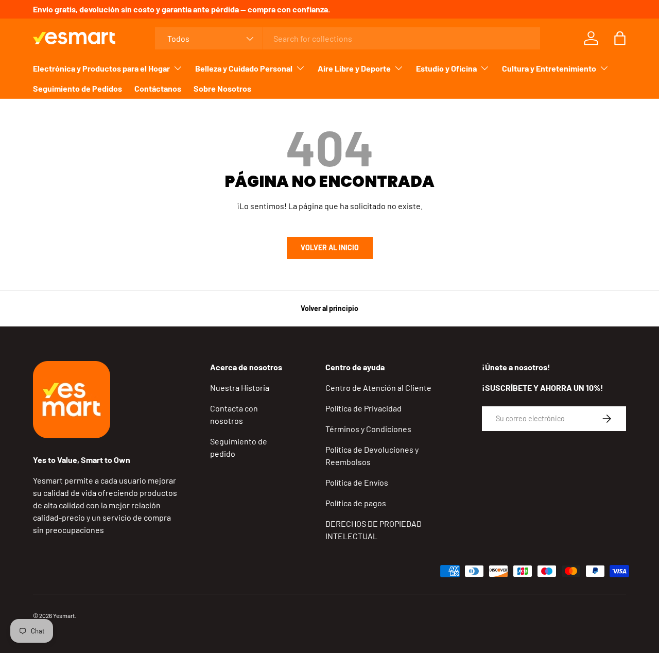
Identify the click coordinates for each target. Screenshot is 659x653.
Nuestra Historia (239, 387)
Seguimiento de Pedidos (77, 88)
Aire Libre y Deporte (354, 68)
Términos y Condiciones (368, 429)
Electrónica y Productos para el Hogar (101, 68)
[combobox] (347, 38)
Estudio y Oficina (446, 68)
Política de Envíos (356, 482)
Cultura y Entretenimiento (549, 68)
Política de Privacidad (363, 408)
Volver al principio (329, 308)
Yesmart (64, 615)
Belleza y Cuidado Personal (243, 68)
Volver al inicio (330, 247)
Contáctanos (157, 88)
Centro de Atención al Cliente (378, 387)
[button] (620, 38)
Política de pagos (355, 503)
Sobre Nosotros (222, 88)
